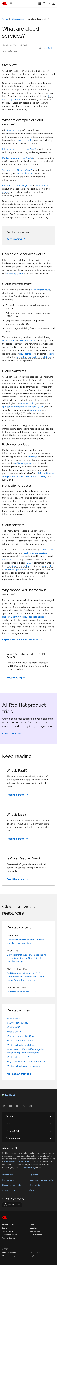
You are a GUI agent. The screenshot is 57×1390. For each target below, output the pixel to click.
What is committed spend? (20, 1040)
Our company (8, 1175)
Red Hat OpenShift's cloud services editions (24, 616)
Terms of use (35, 1252)
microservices (9, 559)
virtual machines (28, 340)
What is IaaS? (13, 1027)
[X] (23, 1106)
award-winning (28, 1167)
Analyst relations (9, 1190)
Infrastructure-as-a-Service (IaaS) (19, 149)
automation (35, 410)
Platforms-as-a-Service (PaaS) (17, 157)
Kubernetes (47, 566)
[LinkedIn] (4, 1106)
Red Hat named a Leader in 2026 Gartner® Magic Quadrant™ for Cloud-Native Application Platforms (26, 976)
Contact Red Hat (8, 1231)
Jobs (31, 1190)
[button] (46, 48)
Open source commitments (41, 1180)
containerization (27, 403)
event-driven (42, 185)
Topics (5, 19)
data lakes (32, 456)
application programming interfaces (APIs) (23, 406)
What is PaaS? (14, 1018)
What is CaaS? (14, 1031)
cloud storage (26, 353)
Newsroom (34, 1175)
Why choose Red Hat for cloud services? (26, 1061)
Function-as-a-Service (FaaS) (17, 185)
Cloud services (18, 19)
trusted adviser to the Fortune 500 (18, 1161)
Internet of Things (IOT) (28, 357)
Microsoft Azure (46, 473)
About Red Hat (8, 1225)
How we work (8, 1180)
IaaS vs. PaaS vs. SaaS (17, 1022)
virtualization (8, 340)
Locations (33, 1228)
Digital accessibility (37, 1256)
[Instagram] (30, 1106)
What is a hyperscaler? (18, 1057)
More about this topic (19, 1073)
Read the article (15, 794)
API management (23, 463)
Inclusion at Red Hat (9, 1235)
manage (6, 192)
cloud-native (48, 549)
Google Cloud (9, 476)
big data (50, 353)
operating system (15, 273)
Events (4, 1228)
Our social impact (36, 1185)
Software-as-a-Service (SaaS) (17, 170)
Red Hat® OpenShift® (15, 569)
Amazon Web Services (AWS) (31, 476)
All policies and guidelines (12, 1256)
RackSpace (46, 357)
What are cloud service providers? (23, 1065)
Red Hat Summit (8, 1238)
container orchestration (18, 566)
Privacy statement (9, 1252)
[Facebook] (17, 1106)
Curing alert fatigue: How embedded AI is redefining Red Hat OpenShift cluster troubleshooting (26, 958)
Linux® (30, 562)
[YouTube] (10, 1106)
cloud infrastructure (40, 289)
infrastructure (12, 130)
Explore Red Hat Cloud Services (20, 639)
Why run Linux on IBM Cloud (21, 1036)
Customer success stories (13, 1185)
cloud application (24, 173)
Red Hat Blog (35, 1231)
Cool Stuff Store (36, 1235)
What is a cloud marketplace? (21, 1044)
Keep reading (14, 238)
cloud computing (25, 140)
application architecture (35, 552)
